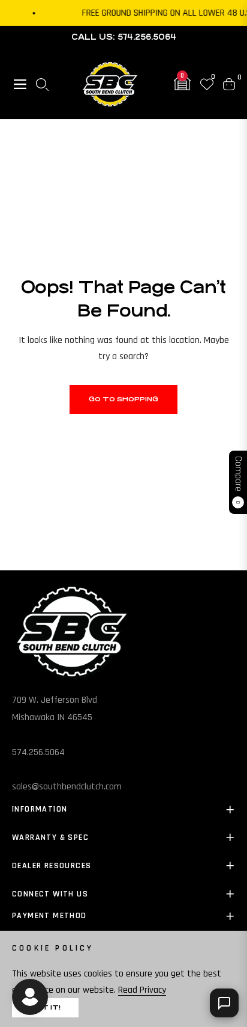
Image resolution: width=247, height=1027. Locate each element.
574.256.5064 (38, 752)
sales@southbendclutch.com (67, 786)
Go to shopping (123, 399)
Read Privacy (142, 990)
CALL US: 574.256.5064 (123, 37)
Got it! (45, 1007)
